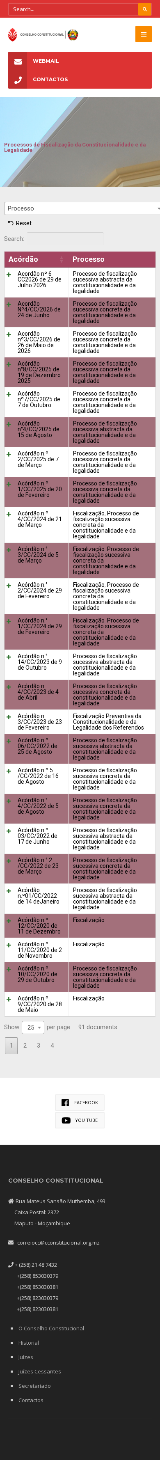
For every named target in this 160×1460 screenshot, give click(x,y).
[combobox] (33, 1027)
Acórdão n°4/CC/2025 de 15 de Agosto (38, 429)
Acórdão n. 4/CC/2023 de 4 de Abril (38, 692)
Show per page (37, 1027)
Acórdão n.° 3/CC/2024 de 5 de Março (38, 555)
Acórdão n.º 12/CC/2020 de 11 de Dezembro (39, 926)
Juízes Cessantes (39, 1371)
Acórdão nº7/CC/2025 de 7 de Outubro (39, 399)
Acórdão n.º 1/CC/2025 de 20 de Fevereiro (40, 489)
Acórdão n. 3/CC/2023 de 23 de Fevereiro (40, 722)
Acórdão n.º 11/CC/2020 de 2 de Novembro (40, 950)
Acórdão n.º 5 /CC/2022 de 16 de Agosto (38, 776)
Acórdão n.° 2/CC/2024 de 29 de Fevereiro (40, 590)
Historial (28, 1342)
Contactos (50, 79)
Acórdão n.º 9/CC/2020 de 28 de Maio (40, 1004)
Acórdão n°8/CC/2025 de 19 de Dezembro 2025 (39, 372)
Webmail (46, 61)
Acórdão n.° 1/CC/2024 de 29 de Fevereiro (40, 626)
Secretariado (34, 1385)
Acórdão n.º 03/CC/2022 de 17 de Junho (37, 836)
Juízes (25, 1357)
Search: (14, 239)
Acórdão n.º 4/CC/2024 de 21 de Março (40, 519)
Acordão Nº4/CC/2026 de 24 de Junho (39, 309)
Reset (24, 223)
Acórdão (23, 259)
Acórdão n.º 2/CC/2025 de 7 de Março (38, 459)
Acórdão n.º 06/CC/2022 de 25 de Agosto (37, 746)
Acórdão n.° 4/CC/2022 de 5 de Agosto (38, 806)
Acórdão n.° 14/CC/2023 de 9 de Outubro (40, 662)
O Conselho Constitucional (51, 1328)
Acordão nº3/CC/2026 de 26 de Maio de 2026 (39, 342)
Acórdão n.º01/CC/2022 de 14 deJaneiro (38, 896)
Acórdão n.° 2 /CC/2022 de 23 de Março (38, 866)
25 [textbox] (30, 1027)
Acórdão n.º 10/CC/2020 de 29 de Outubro (37, 974)
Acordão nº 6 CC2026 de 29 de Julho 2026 (40, 279)
